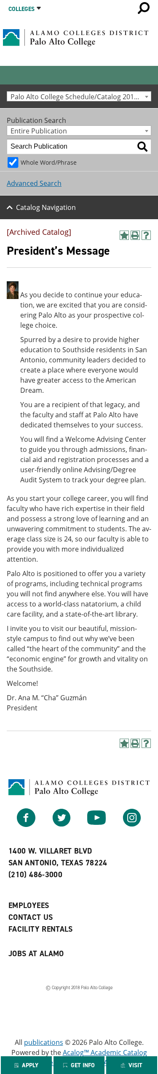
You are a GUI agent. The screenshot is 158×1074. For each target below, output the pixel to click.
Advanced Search (34, 183)
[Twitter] (61, 824)
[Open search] (144, 8)
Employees (28, 905)
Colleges (21, 9)
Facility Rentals (40, 929)
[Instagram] (132, 824)
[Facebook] (26, 824)
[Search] (142, 146)
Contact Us (30, 917)
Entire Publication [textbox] (39, 130)
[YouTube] (96, 824)
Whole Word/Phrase (49, 162)
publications (43, 1042)
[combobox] (79, 96)
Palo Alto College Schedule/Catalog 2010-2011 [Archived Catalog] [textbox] (81, 96)
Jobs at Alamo (36, 954)
